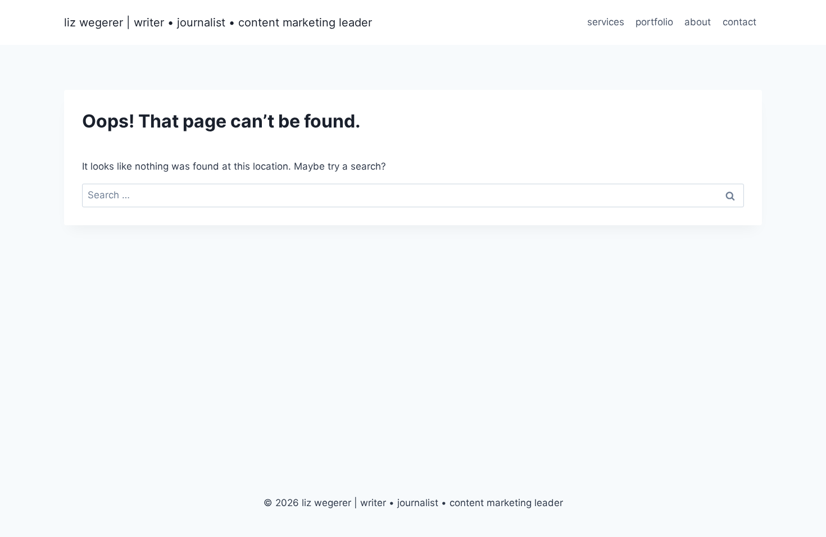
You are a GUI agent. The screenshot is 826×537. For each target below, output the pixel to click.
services (605, 22)
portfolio (654, 22)
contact (739, 22)
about (697, 22)
